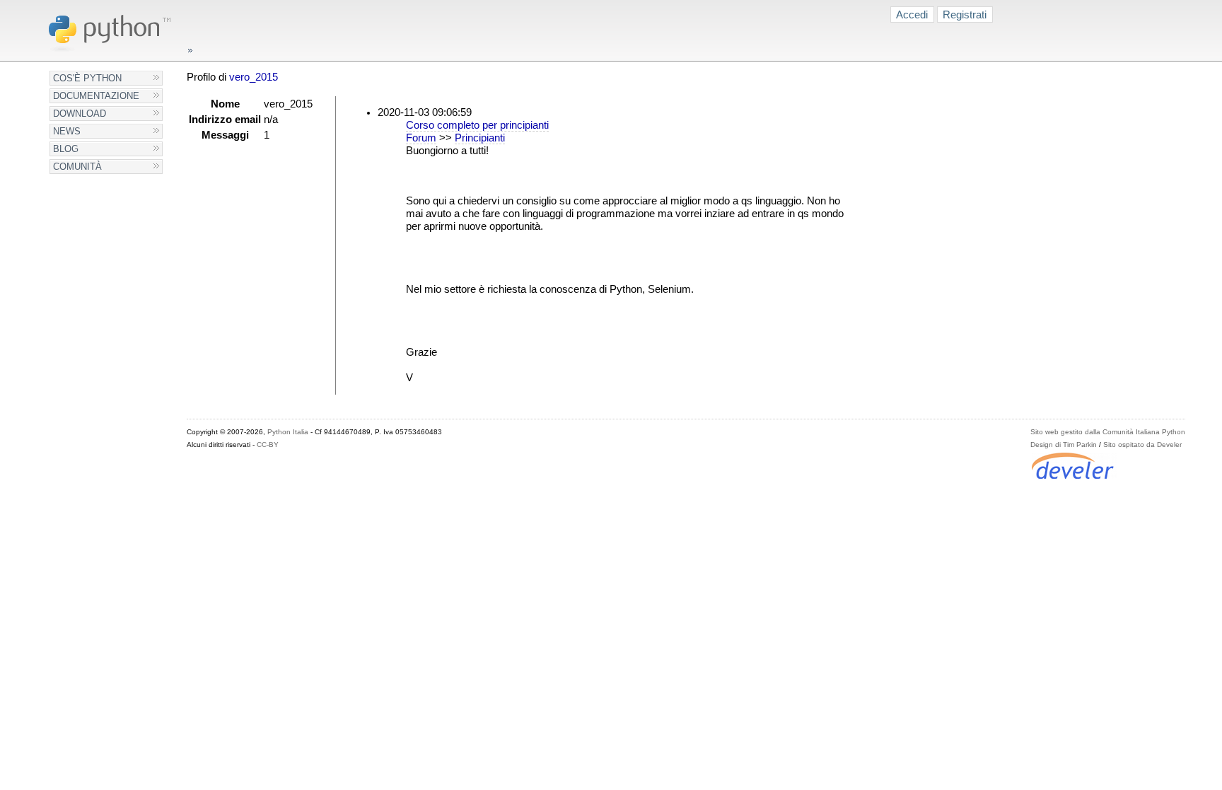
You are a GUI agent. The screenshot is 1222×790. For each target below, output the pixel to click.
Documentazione (96, 96)
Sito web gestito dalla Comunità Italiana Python (1107, 432)
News (67, 131)
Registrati (965, 14)
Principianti (480, 138)
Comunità (77, 166)
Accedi (912, 14)
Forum (421, 138)
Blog (65, 149)
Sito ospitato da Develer (1142, 444)
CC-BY (268, 444)
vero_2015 (253, 77)
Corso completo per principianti (477, 125)
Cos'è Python (87, 78)
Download (79, 113)
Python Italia (287, 432)
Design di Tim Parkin (1063, 444)
